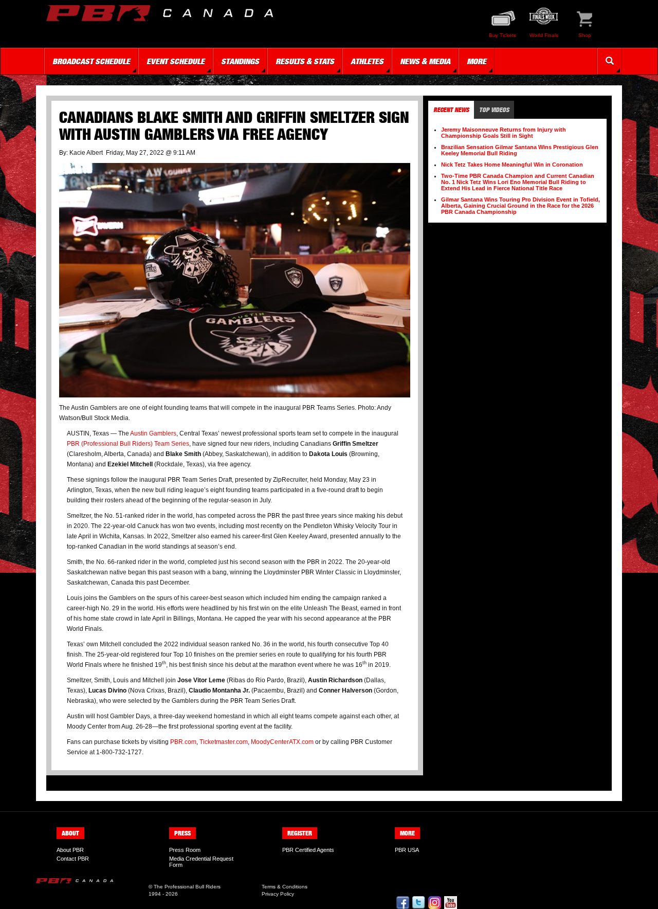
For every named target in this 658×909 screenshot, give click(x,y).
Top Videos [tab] (494, 110)
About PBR (70, 850)
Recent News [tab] (451, 110)
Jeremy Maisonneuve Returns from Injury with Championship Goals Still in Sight (503, 132)
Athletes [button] (367, 61)
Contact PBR (73, 859)
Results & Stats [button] (305, 61)
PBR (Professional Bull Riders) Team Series (128, 443)
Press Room (184, 850)
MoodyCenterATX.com (281, 742)
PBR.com (182, 742)
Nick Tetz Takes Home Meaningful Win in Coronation (512, 164)
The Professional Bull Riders (187, 886)
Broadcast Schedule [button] (91, 61)
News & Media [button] (425, 61)
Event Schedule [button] (176, 61)
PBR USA (407, 850)
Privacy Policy (278, 894)
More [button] (476, 61)
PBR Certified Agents (308, 850)
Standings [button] (240, 61)
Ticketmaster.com (223, 742)
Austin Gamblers (153, 433)
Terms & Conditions (284, 886)
